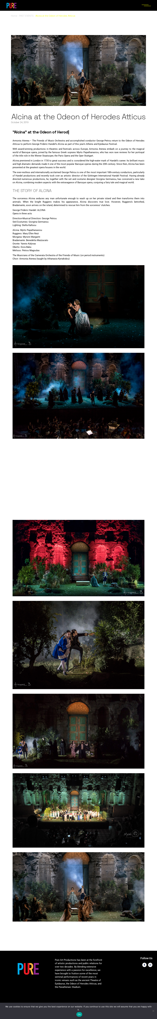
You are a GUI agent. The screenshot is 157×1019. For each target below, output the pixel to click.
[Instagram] (150, 965)
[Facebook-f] (144, 965)
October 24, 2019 (19, 122)
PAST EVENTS (26, 16)
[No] (153, 1010)
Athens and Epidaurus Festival (101, 144)
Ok (79, 1014)
